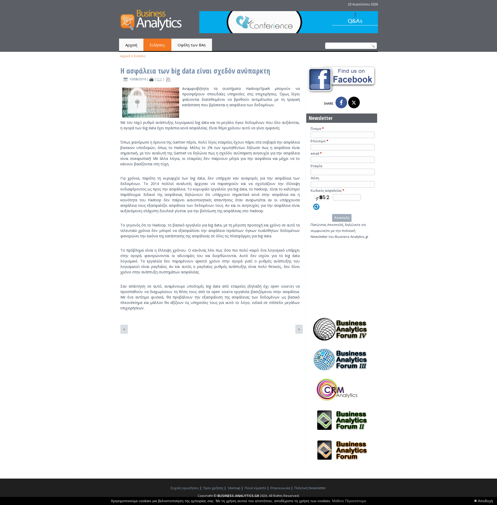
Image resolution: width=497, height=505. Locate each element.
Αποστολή (341, 218)
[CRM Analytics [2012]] (341, 402)
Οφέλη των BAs (192, 44)
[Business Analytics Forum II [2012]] (341, 433)
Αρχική (131, 44)
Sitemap (234, 488)
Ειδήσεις (157, 44)
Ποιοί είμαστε (255, 488)
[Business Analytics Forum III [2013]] (341, 372)
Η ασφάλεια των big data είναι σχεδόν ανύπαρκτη (195, 71)
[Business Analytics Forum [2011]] (341, 463)
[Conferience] (288, 31)
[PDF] (168, 79)
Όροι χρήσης (213, 488)
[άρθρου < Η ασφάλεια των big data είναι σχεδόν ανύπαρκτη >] (151, 79)
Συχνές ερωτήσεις (185, 488)
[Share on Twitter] (354, 102)
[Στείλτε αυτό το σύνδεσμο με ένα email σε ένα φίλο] (160, 79)
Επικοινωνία (280, 488)
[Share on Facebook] (341, 102)
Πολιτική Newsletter (310, 488)
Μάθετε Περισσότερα (349, 501)
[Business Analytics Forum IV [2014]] (341, 342)
